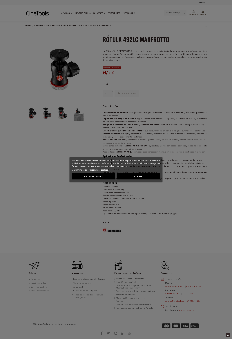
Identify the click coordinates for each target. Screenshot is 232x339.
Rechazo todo (93, 176)
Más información (79, 169)
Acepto (138, 176)
